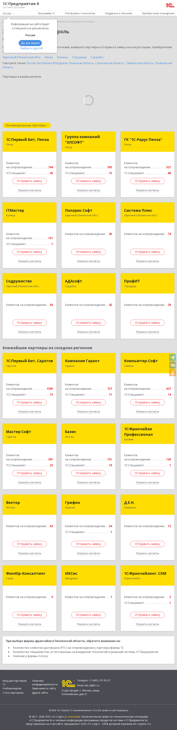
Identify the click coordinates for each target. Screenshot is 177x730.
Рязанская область (81, 63)
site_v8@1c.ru (92, 685)
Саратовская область (109, 63)
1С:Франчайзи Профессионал (138, 431)
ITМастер (15, 210)
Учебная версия (12, 688)
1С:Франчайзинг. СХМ (145, 573)
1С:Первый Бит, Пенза (27, 139)
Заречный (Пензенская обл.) (21, 57)
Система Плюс (138, 210)
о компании (72, 716)
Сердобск (97, 57)
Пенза (48, 57)
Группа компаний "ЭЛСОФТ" (82, 139)
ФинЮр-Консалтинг (25, 573)
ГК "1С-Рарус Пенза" (143, 139)
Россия (30, 63)
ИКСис (71, 573)
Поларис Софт (78, 210)
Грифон (72, 502)
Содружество (19, 281)
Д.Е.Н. (129, 502)
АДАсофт (73, 281)
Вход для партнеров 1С (15, 682)
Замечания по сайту (44, 688)
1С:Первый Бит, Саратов (29, 360)
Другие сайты (40, 692)
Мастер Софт (18, 431)
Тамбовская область (139, 63)
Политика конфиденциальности (45, 682)
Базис (70, 431)
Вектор (13, 502)
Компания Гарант (82, 360)
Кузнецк (62, 57)
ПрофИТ (132, 281)
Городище (79, 57)
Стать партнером (13, 692)
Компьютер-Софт (141, 360)
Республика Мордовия (52, 63)
